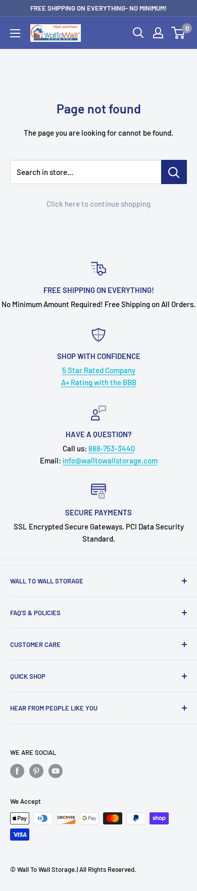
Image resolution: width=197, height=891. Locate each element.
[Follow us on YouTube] (55, 771)
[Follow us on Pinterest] (36, 771)
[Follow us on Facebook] (17, 771)
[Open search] (138, 32)
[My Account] (158, 32)
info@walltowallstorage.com (110, 460)
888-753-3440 (111, 448)
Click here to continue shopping (98, 203)
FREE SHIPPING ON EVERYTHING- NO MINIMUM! (98, 8)
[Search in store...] (174, 172)
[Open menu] (15, 33)
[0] (178, 33)
